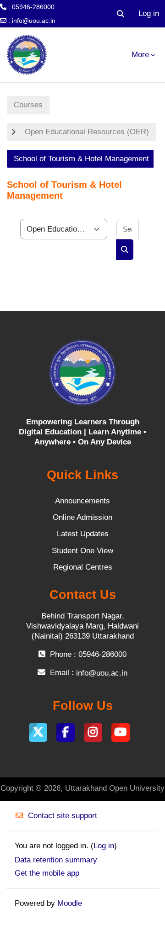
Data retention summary (56, 860)
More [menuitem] (140, 54)
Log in (148, 13)
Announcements (82, 501)
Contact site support (62, 815)
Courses (28, 104)
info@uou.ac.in (33, 20)
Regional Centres (82, 567)
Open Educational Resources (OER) (87, 131)
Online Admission (82, 517)
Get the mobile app (47, 873)
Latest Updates (83, 533)
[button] (120, 13)
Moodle (69, 903)
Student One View (82, 550)
